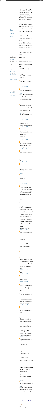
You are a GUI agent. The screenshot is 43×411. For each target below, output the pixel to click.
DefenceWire (21, 2)
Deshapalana (11, 35)
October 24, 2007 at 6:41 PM (24, 200)
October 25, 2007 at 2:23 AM (24, 304)
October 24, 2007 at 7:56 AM (24, 139)
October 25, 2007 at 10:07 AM (24, 314)
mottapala (21, 256)
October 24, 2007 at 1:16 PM (24, 148)
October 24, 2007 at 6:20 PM (24, 183)
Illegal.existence (21, 113)
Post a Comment (20, 394)
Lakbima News (11, 62)
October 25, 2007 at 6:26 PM (24, 345)
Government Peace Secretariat (13, 74)
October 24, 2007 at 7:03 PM (24, 229)
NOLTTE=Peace (21, 201)
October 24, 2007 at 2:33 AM (24, 101)
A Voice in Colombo (12, 34)
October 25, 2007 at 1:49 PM (24, 336)
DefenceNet (11, 36)
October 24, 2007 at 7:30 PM (24, 234)
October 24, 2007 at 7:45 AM (24, 119)
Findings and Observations (22, 6)
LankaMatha (11, 37)
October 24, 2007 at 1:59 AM (24, 78)
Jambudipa (21, 206)
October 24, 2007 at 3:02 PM (24, 156)
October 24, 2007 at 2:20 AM (24, 86)
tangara (21, 158)
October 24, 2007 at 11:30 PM (24, 248)
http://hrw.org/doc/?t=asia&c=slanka (13, 79)
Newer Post (20, 395)
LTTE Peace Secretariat (12, 92)
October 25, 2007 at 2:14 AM (24, 291)
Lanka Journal (11, 30)
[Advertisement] (13, 15)
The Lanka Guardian (12, 32)
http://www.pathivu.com (12, 94)
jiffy (20, 386)
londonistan (21, 93)
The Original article (12, 58)
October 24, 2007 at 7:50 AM (24, 126)
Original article (11, 65)
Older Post (32, 395)
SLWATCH (21, 380)
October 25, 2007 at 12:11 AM (24, 273)
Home (25, 395)
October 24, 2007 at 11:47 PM (24, 254)
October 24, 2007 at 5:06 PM (24, 161)
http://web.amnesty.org (12, 78)
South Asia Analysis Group (12, 71)
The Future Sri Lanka (12, 33)
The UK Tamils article (12, 59)
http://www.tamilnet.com (12, 95)
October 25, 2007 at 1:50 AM (24, 281)
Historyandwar (11, 29)
